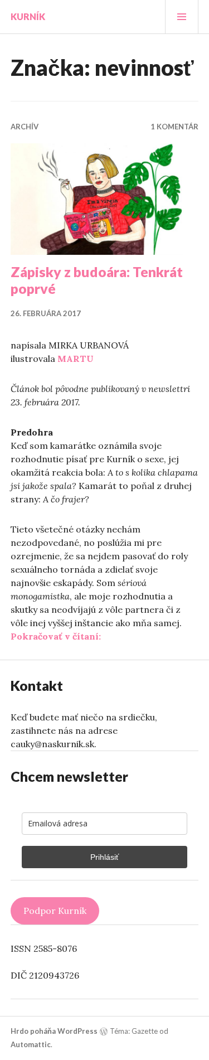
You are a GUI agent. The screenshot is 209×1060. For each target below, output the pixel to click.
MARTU (75, 358)
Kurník (28, 16)
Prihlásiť (104, 857)
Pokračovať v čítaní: (56, 636)
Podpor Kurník (54, 910)
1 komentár (174, 126)
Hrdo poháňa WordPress (54, 1031)
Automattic (31, 1044)
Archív (24, 126)
